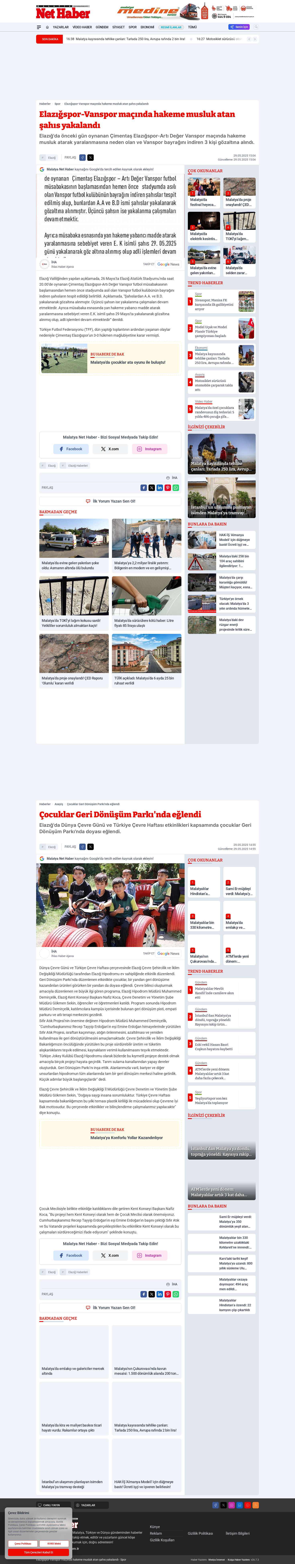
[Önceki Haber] (249, 39)
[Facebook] (215, 1505)
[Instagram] (231, 1505)
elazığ (52, 157)
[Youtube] (247, 1505)
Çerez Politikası (23, 1543)
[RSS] (255, 1505)
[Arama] (256, 27)
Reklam (156, 1533)
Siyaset (118, 27)
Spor (132, 27)
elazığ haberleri (78, 465)
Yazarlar (61, 27)
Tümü (192, 27)
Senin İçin (242, 27)
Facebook (74, 449)
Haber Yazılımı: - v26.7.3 (225, 1559)
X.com (114, 449)
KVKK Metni (54, 1543)
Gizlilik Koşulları (162, 1540)
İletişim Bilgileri (238, 1533)
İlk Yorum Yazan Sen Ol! (114, 501)
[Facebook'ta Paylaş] (82, 157)
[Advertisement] (17, 92)
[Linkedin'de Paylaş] (160, 488)
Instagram (153, 449)
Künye (155, 1527)
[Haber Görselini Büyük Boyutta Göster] (110, 216)
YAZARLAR (88, 1505)
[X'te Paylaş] (90, 157)
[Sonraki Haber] (254, 39)
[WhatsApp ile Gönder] (176, 488)
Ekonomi (147, 27)
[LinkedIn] (239, 1505)
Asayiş (59, 804)
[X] (223, 1505)
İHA (62, 264)
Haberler (45, 103)
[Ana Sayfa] (47, 27)
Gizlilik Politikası (200, 1533)
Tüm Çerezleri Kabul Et (38, 1552)
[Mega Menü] (39, 27)
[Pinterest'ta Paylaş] (168, 488)
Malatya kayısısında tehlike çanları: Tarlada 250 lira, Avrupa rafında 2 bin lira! (125, 39)
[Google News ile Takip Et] (168, 264)
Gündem (102, 27)
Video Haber (82, 27)
